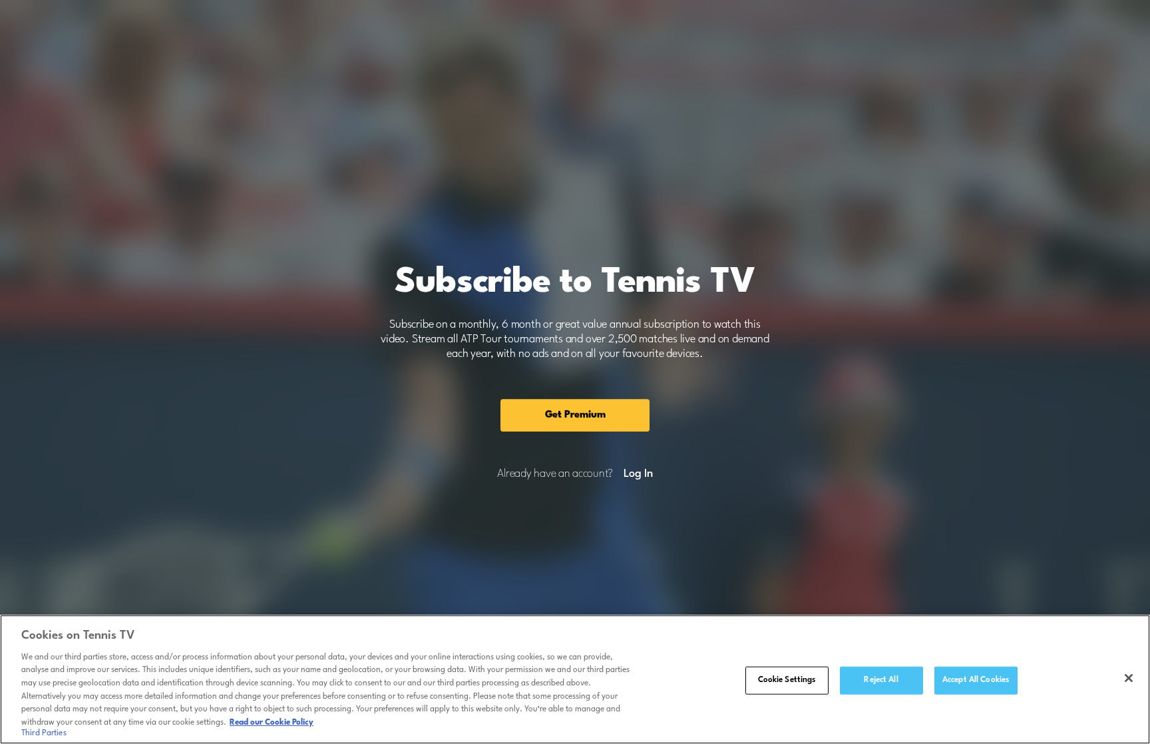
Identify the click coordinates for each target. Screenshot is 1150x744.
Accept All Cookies (975, 680)
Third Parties (44, 733)
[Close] (1128, 678)
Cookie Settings (787, 680)
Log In (638, 474)
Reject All (881, 680)
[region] (575, 679)
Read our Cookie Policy (271, 722)
